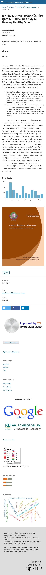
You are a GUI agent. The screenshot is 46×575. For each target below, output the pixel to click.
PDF (6, 273)
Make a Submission (11, 343)
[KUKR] (23, 431)
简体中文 (6, 367)
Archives (11, 7)
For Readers (7, 384)
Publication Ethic (9, 440)
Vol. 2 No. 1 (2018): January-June (27, 7)
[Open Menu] (2, 2)
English (6, 364)
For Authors (7, 387)
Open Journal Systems (11, 352)
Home (4, 7)
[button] (6, 308)
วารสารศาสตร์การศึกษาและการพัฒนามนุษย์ (18, 2)
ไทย (4, 371)
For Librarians (7, 390)
